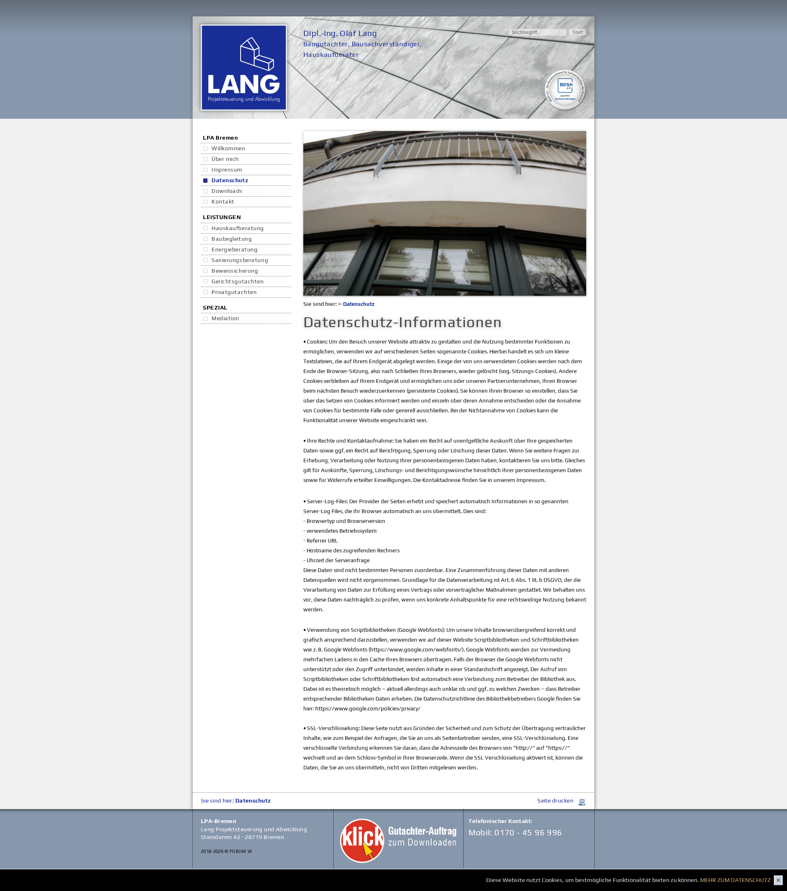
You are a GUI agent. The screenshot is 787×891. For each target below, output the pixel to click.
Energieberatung (234, 249)
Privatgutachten (234, 292)
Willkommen (229, 148)
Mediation (225, 318)
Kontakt (223, 201)
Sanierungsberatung (240, 260)
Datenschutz (230, 180)
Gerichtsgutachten (238, 281)
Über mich (225, 159)
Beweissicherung (235, 270)
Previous (291, 214)
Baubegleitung (232, 238)
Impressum (227, 169)
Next (598, 214)
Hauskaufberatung (238, 228)
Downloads (227, 191)
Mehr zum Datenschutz (735, 880)
